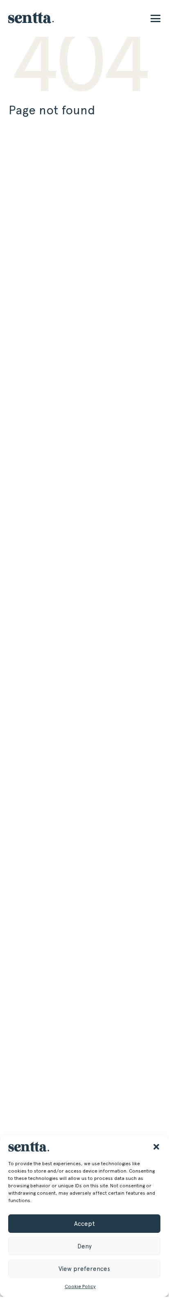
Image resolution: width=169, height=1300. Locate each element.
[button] (156, 1147)
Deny (84, 1246)
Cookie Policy (80, 1286)
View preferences (84, 1269)
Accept (84, 1223)
